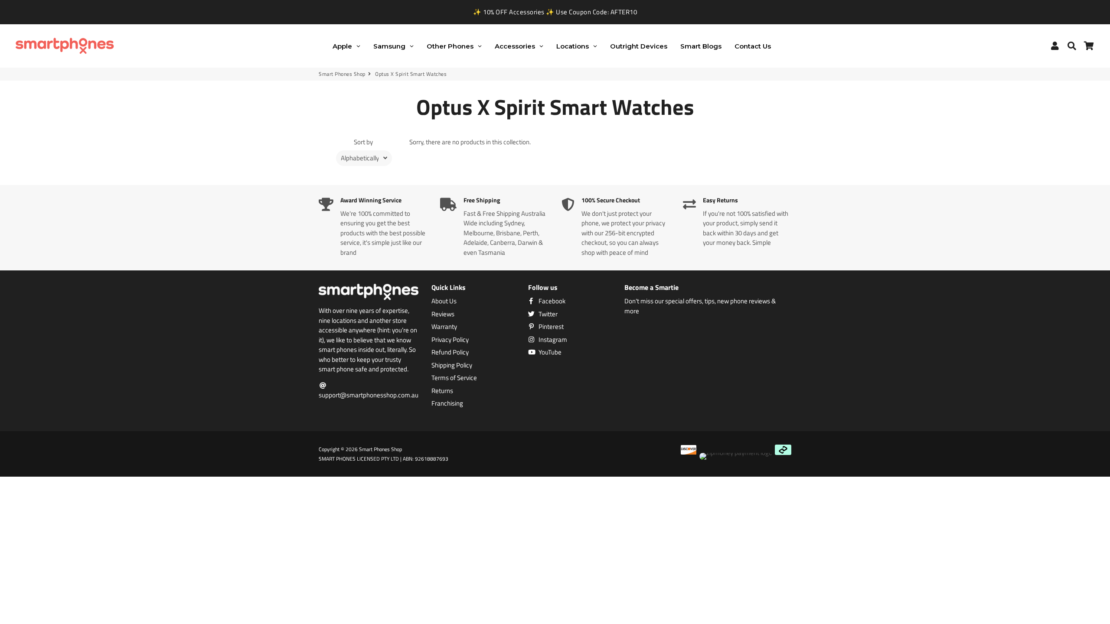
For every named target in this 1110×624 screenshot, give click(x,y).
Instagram (552, 339)
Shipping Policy (451, 365)
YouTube (549, 352)
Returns (442, 391)
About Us (444, 301)
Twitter (547, 314)
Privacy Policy (450, 339)
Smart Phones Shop (342, 74)
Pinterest (550, 327)
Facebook (551, 301)
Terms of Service (454, 378)
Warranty (444, 327)
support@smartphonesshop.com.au (368, 395)
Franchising (447, 403)
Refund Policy (450, 352)
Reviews (442, 314)
